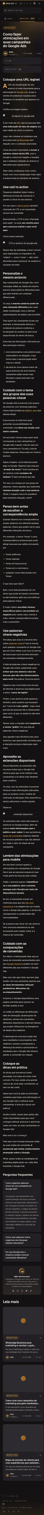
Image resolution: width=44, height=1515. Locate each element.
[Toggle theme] (39, 3)
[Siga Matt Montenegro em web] (13, 1291)
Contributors (13, 1507)
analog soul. (15, 1501)
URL (19, 122)
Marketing (10, 28)
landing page (23, 140)
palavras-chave (16, 643)
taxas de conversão (12, 835)
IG (4, 1511)
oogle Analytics (15, 963)
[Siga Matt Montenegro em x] (22, 1291)
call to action (23, 205)
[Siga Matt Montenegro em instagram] (17, 1291)
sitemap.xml (13, 1496)
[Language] (34, 3)
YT (14, 1511)
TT (18, 1511)
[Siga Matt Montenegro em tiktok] (31, 1291)
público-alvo (31, 410)
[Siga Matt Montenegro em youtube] (26, 1291)
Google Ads (22, 92)
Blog (3, 1507)
